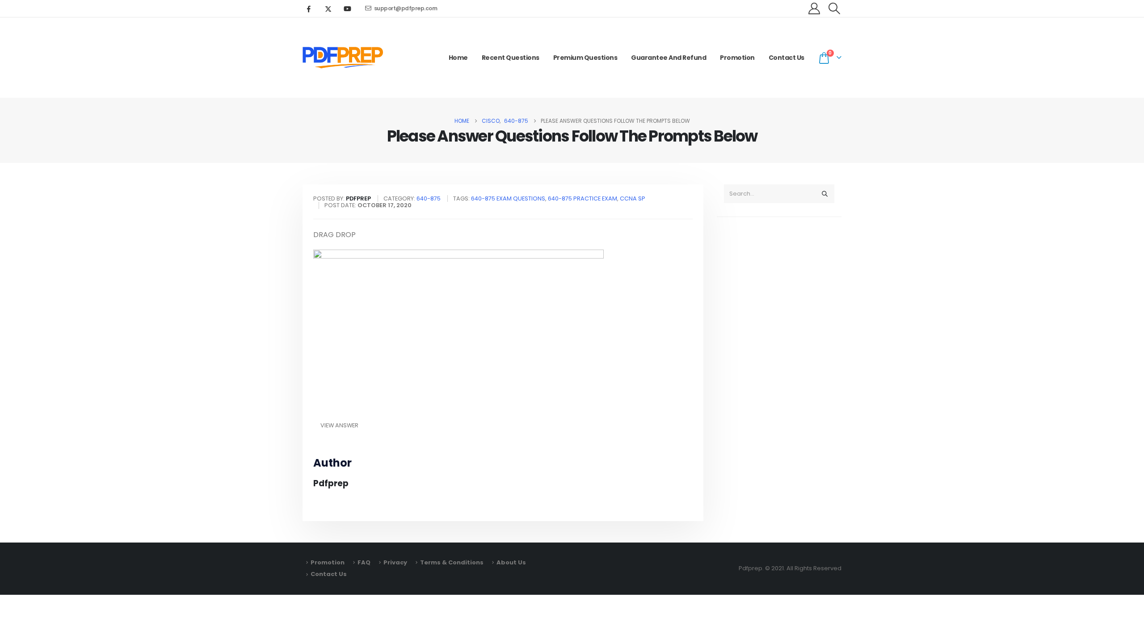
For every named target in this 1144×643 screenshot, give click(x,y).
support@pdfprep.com (405, 8)
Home (458, 57)
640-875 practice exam (582, 198)
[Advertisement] (779, 364)
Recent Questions (510, 57)
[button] (834, 8)
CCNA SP (632, 198)
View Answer (339, 425)
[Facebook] (309, 8)
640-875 (428, 198)
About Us (511, 562)
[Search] (824, 193)
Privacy (395, 562)
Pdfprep (331, 483)
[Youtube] (347, 8)
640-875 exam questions (508, 198)
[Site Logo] (343, 57)
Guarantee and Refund (668, 57)
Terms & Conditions (452, 562)
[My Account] (814, 8)
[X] (328, 8)
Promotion (737, 57)
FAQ (364, 562)
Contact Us (786, 57)
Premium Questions (585, 57)
